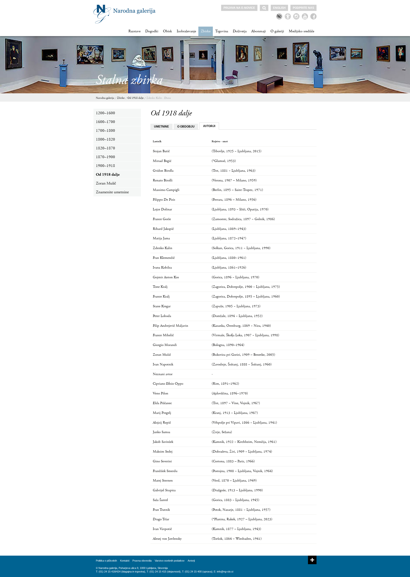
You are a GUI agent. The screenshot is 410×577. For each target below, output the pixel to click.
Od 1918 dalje (135, 98)
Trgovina (221, 31)
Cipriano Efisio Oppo (168, 383)
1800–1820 (105, 139)
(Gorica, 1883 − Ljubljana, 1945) (235, 500)
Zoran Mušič (106, 183)
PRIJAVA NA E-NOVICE (239, 7)
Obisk (167, 31)
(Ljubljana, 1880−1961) (229, 257)
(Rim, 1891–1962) (225, 383)
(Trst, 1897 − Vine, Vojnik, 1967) (236, 403)
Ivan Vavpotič (162, 529)
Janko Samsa (161, 432)
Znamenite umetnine (112, 192)
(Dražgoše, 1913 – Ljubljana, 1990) (237, 490)
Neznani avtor (162, 374)
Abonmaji (258, 31)
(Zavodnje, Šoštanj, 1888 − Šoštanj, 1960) (242, 364)
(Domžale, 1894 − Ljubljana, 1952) (237, 316)
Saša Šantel (160, 500)
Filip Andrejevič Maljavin (170, 325)
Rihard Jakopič (163, 229)
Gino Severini (162, 461)
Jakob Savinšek (163, 442)
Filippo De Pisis (164, 199)
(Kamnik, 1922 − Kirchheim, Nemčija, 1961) (244, 442)
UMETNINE (161, 126)
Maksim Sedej (162, 451)
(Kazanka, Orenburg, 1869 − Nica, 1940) (241, 325)
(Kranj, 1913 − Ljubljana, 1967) (235, 413)
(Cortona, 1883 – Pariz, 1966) (233, 461)
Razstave (134, 31)
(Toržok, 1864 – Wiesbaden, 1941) (237, 538)
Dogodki (151, 31)
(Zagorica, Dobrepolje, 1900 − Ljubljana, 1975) (246, 286)
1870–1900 (105, 157)
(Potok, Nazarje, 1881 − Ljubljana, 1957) (241, 509)
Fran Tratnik (161, 509)
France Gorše (162, 219)
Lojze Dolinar (162, 209)
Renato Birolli (162, 180)
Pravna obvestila (142, 560)
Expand (312, 560)
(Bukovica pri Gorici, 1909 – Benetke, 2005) (243, 354)
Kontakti (124, 560)
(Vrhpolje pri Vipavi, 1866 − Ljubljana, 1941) (244, 422)
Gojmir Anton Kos (166, 277)
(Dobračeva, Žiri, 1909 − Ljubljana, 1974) (242, 451)
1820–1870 (105, 148)
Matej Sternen (163, 480)
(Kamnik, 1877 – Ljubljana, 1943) (236, 529)
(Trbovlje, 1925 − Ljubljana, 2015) (236, 151)
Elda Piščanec (162, 403)
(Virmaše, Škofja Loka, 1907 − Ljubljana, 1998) (245, 335)
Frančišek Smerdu (165, 471)
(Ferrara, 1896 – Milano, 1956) (234, 199)
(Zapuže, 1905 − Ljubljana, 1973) (236, 306)
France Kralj (161, 296)
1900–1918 (105, 165)
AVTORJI (209, 126)
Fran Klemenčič (164, 257)
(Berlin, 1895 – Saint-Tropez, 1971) (237, 190)
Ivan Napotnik (163, 364)
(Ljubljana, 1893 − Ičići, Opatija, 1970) (240, 209)
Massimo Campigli (166, 190)
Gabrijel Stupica (164, 490)
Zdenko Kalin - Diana (158, 98)
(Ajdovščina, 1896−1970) (230, 393)
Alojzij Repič (162, 422)
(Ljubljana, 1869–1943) (229, 229)
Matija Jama (161, 238)
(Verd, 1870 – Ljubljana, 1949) (234, 480)
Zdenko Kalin (162, 248)
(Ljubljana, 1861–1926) (229, 267)
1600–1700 (105, 121)
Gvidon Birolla (163, 170)
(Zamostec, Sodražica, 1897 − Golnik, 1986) (243, 219)
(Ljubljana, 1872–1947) (229, 238)
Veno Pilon (160, 393)
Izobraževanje (186, 31)
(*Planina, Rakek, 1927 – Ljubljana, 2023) (242, 519)
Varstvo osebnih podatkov (170, 560)
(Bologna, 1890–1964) (228, 345)
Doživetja (240, 31)
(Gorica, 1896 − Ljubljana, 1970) (235, 277)
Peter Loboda (162, 316)
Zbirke (205, 31)
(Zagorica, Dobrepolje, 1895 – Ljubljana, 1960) (246, 296)
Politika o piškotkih (106, 560)
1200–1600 (105, 113)
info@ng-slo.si (225, 571)
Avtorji (191, 560)
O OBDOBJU (186, 126)
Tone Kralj (160, 286)
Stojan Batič (161, 151)
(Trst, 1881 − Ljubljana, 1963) (234, 170)
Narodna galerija (105, 98)
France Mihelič (163, 335)
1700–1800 (105, 130)
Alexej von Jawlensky (167, 538)
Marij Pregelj (162, 413)
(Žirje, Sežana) (222, 432)
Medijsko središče (301, 31)
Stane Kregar (162, 306)
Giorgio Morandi (165, 345)
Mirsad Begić (162, 161)
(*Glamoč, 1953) (224, 161)
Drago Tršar (161, 519)
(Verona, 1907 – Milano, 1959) (234, 180)
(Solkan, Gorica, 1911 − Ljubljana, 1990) (241, 248)
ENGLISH (279, 7)
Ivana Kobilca (162, 267)
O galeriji (277, 31)
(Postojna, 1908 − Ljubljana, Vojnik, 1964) (242, 471)
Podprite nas (303, 7)
